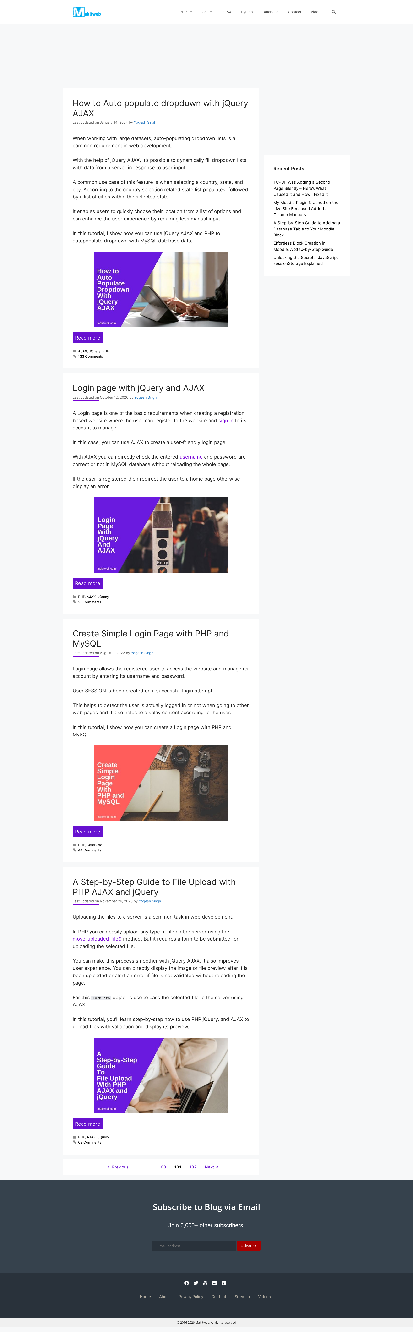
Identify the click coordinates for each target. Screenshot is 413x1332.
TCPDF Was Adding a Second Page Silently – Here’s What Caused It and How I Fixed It (301, 188)
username (191, 457)
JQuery (94, 351)
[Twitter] (196, 1284)
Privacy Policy (191, 1296)
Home (145, 1296)
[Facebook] (187, 1284)
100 (163, 1167)
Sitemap (242, 1296)
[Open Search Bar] (333, 12)
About (164, 1296)
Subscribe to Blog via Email (206, 1206)
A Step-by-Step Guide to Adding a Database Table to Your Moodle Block (306, 228)
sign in (226, 420)
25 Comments (89, 602)
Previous (118, 1167)
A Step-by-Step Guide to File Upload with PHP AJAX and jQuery (154, 887)
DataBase (270, 12)
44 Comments (89, 850)
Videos (316, 12)
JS (204, 12)
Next (212, 1167)
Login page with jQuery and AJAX (138, 388)
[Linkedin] (214, 1284)
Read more (87, 338)
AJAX (226, 12)
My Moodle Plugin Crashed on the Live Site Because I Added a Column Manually (305, 208)
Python (247, 12)
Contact (294, 12)
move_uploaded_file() (97, 939)
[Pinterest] (224, 1284)
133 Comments (90, 356)
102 (193, 1167)
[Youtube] (205, 1284)
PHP (183, 12)
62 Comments (89, 1142)
